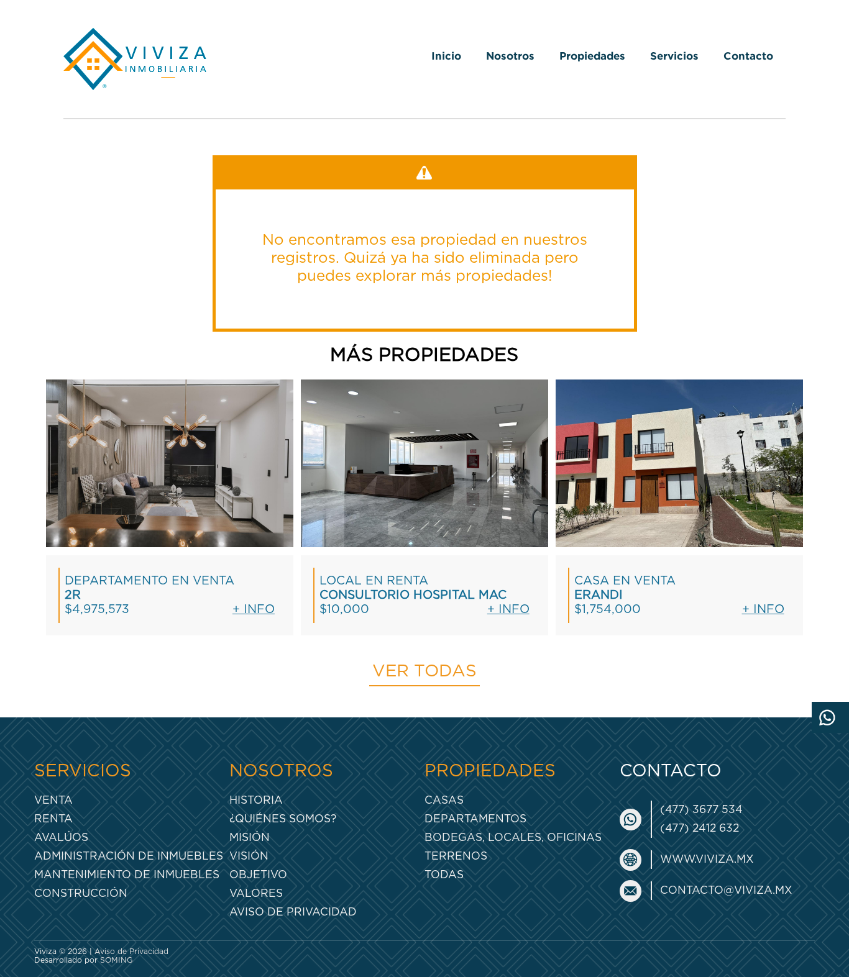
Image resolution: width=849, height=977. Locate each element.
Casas (444, 800)
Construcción (80, 893)
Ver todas (424, 671)
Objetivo (258, 875)
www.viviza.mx (707, 859)
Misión (249, 837)
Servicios (674, 55)
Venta (53, 800)
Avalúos (61, 837)
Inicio (446, 55)
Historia (256, 800)
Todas (444, 875)
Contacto (748, 55)
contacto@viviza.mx (726, 890)
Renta (53, 819)
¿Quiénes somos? (282, 819)
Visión (248, 856)
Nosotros (510, 55)
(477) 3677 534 (701, 809)
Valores (256, 893)
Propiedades (592, 55)
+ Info (253, 610)
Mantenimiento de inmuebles (126, 875)
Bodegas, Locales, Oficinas (513, 837)
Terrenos (455, 856)
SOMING (116, 960)
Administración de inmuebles (128, 856)
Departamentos (475, 819)
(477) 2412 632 (699, 828)
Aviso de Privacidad (293, 912)
